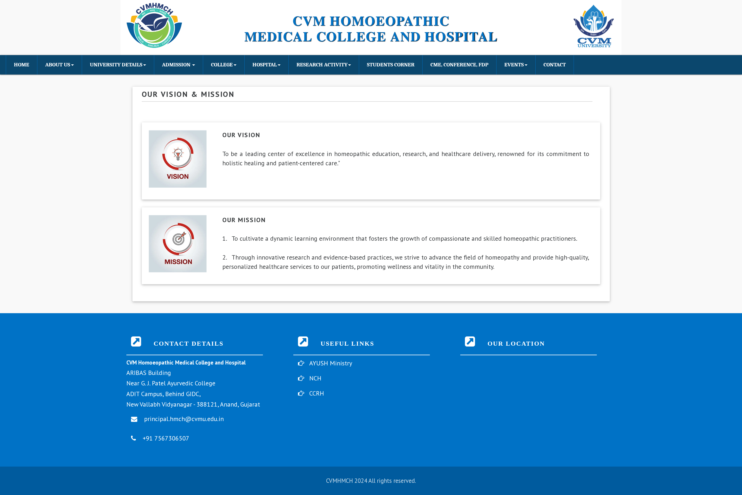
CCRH (316, 393)
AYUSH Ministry (330, 363)
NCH (315, 378)
